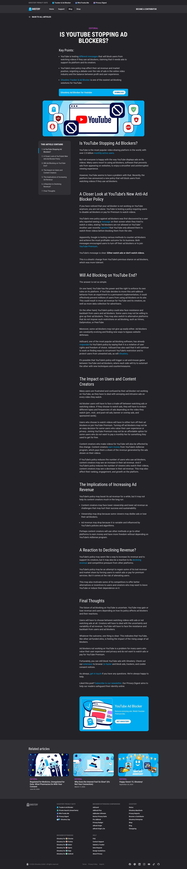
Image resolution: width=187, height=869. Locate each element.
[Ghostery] (34, 9)
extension (88, 664)
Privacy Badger (98, 822)
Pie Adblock (97, 819)
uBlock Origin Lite (99, 828)
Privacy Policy (93, 864)
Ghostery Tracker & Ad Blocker (75, 80)
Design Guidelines (99, 851)
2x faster (107, 664)
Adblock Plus (97, 810)
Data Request (97, 848)
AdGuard (96, 807)
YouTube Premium (88, 246)
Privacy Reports (134, 813)
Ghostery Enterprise (136, 819)
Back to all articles (41, 17)
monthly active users (104, 153)
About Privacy (97, 854)
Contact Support (98, 842)
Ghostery (123, 353)
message (105, 221)
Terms (84, 864)
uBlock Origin (97, 825)
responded (84, 344)
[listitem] (49, 772)
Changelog (132, 828)
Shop (79, 9)
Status (131, 807)
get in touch (95, 673)
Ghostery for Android (65, 854)
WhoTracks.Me (83, 3)
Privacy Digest (101, 3)
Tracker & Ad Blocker (62, 3)
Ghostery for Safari (64, 845)
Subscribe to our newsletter (108, 683)
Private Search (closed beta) (68, 810)
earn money (114, 447)
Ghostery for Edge (64, 851)
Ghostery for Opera (64, 848)
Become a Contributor (146, 9)
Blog (70, 9)
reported (105, 227)
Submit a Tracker (98, 845)
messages (93, 56)
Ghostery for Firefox (65, 842)
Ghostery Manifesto (136, 810)
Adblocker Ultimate (99, 813)
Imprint (101, 864)
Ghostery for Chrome (65, 838)
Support (61, 9)
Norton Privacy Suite (100, 816)
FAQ (94, 838)
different (83, 56)
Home (51, 9)
